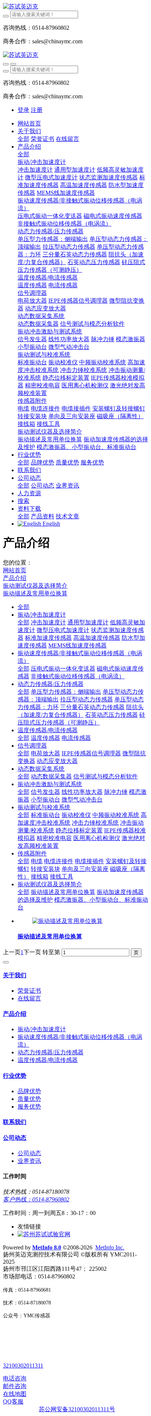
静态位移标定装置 (79, 830)
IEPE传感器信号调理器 (91, 753)
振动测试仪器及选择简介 (35, 586)
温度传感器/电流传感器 (48, 730)
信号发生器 (45, 792)
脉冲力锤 (116, 792)
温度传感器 (45, 738)
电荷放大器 (45, 753)
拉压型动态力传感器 (86, 699)
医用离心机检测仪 (96, 838)
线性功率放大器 (82, 792)
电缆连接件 (58, 861)
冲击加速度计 (48, 622)
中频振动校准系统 (115, 815)
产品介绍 (14, 578)
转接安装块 (45, 869)
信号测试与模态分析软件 (105, 776)
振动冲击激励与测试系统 (50, 784)
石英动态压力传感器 (111, 715)
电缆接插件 (89, 861)
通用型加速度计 (87, 622)
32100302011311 (23, 1365)
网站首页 (29, 123)
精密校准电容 (54, 838)
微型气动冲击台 (82, 799)
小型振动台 (45, 799)
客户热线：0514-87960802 (36, 1199)
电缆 (37, 861)
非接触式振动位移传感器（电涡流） (78, 676)
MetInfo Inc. (109, 1247)
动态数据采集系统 (41, 769)
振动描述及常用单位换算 (35, 593)
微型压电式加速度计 (63, 630)
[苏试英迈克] (75, 7)
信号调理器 (32, 745)
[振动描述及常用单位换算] (67, 921)
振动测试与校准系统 (44, 807)
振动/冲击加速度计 (42, 615)
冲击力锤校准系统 (95, 823)
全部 (23, 139)
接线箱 (39, 876)
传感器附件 (32, 853)
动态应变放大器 (57, 761)
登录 (23, 110)
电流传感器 (76, 738)
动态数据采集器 (51, 776)
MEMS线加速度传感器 (77, 645)
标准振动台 (45, 815)
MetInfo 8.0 (46, 1247)
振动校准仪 (76, 815)
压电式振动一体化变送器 (63, 668)
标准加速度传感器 (48, 638)
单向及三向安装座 (85, 869)
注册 (37, 110)
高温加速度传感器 (96, 638)
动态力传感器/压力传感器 (51, 684)
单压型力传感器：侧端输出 (66, 692)
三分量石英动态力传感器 (92, 707)
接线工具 (61, 876)
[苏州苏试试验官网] (44, 1234)
